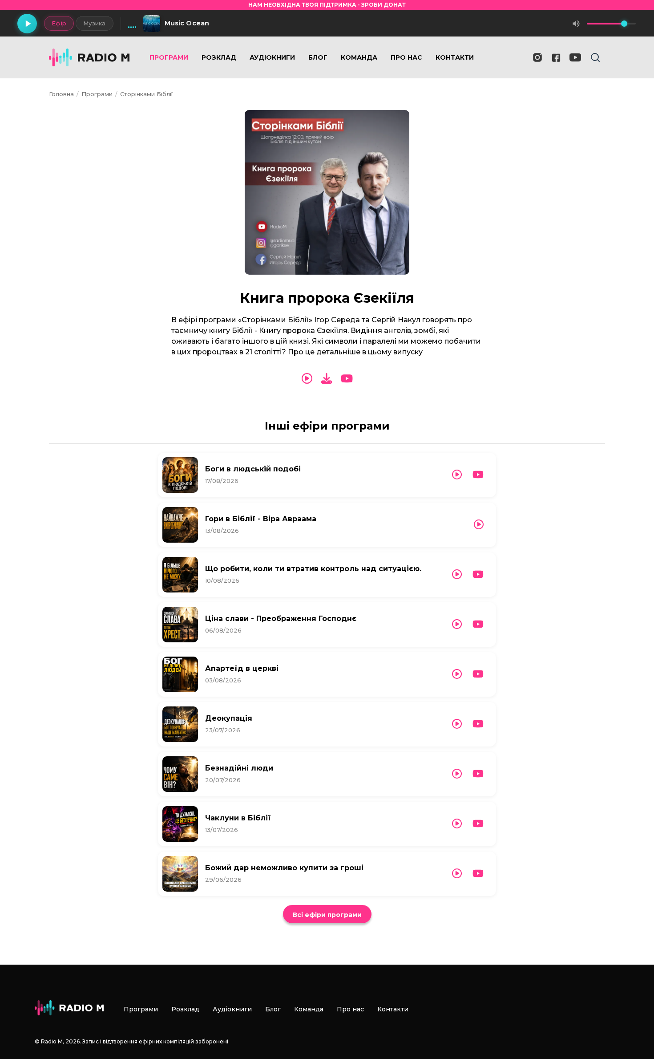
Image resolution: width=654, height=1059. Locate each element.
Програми (168, 57)
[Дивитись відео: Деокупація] (478, 724)
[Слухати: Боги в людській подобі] (457, 475)
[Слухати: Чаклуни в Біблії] (457, 824)
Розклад (219, 57)
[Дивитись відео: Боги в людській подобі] (478, 475)
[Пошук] (595, 57)
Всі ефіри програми (327, 915)
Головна (61, 93)
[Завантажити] (326, 378)
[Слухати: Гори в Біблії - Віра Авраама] (478, 524)
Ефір (59, 23)
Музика (94, 23)
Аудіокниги (272, 57)
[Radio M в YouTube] (575, 57)
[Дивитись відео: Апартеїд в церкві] (478, 674)
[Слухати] (307, 379)
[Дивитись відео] (347, 379)
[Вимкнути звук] (576, 23)
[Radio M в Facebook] (556, 57)
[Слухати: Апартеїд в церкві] (457, 674)
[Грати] (27, 23)
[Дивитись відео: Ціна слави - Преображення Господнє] (478, 624)
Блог (317, 57)
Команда (359, 57)
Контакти (455, 57)
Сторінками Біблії (146, 93)
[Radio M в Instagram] (537, 57)
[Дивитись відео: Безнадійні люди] (478, 774)
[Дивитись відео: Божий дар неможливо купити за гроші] (478, 873)
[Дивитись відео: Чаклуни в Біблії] (478, 824)
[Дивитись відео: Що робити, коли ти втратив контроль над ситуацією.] (478, 574)
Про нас (406, 57)
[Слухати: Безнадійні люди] (457, 774)
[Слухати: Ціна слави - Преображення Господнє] (457, 624)
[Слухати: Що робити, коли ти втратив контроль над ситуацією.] (457, 574)
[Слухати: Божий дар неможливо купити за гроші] (457, 873)
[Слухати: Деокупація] (457, 724)
